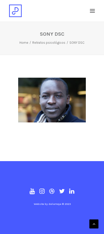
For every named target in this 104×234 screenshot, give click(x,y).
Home (23, 42)
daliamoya (54, 204)
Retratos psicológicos (48, 42)
